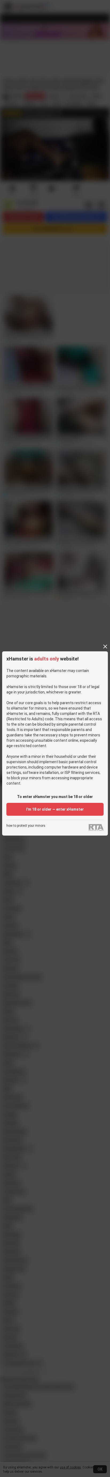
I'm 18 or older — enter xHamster (55, 809)
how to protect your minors (25, 826)
